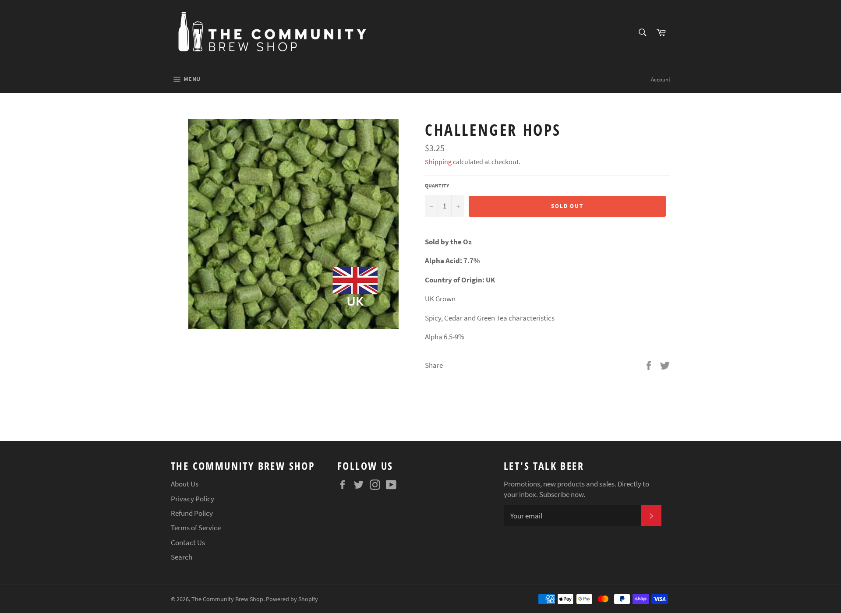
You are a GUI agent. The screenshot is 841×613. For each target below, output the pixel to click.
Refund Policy (192, 513)
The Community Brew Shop (227, 599)
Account (660, 79)
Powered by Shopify (292, 599)
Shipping (438, 161)
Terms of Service (196, 527)
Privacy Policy (192, 499)
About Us (184, 484)
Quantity (437, 185)
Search (181, 557)
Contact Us (188, 542)
